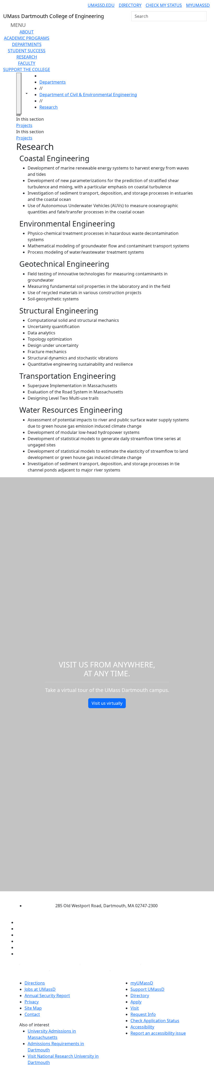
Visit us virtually (107, 703)
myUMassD (198, 5)
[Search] (202, 16)
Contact (32, 1014)
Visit (134, 1008)
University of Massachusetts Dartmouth (102, 896)
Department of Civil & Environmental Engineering (88, 94)
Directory (130, 5)
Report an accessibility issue (158, 1033)
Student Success (26, 51)
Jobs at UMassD (40, 989)
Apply (135, 1002)
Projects (24, 125)
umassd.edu (101, 5)
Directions (35, 983)
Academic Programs (26, 38)
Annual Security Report (47, 995)
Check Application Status (154, 1020)
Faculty (26, 63)
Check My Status (164, 5)
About (27, 32)
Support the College (26, 69)
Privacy (32, 1002)
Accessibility (142, 1027)
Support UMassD (147, 989)
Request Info (143, 1014)
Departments (26, 44)
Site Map (33, 1008)
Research (26, 57)
